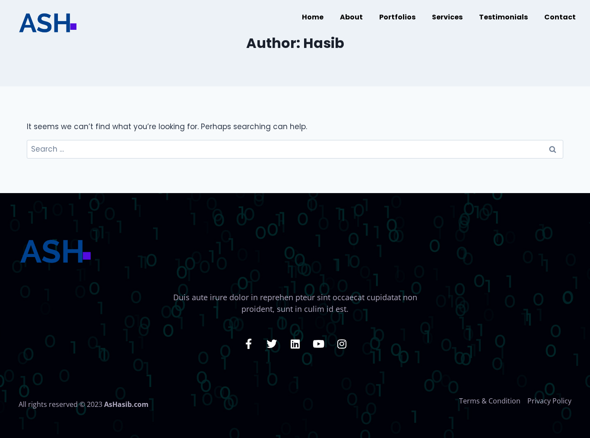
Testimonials (503, 17)
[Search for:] (295, 149)
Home (313, 17)
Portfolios (397, 17)
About (351, 17)
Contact (560, 17)
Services (447, 17)
